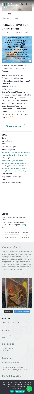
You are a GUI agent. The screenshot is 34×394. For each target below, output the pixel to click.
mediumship (6, 163)
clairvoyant (6, 161)
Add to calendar (15, 126)
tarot (3, 171)
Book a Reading (7, 348)
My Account (6, 335)
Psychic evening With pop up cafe (26, 235)
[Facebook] (4, 323)
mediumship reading (18, 163)
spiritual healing (21, 168)
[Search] (22, 4)
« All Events (7, 14)
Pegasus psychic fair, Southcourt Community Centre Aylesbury (12, 235)
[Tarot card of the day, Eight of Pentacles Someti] (17, 293)
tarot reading (11, 171)
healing (21, 161)
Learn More (6, 351)
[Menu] (31, 4)
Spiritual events (21, 155)
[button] (29, 389)
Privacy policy (20, 391)
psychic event (13, 166)
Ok (12, 391)
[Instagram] (9, 323)
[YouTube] (14, 323)
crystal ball (15, 161)
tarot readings (21, 171)
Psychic (20, 152)
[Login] (26, 4)
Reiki (13, 168)
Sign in (4, 337)
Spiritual (12, 155)
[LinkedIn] (18, 323)
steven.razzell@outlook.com (17, 370)
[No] (32, 387)
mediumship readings (9, 152)
